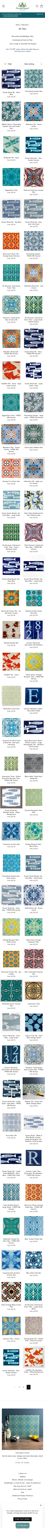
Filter (9, 64)
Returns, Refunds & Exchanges (22, 1480)
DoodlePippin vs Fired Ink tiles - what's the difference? (22, 1483)
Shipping (22, 1476)
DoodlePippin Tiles (26, 36)
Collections (24, 25)
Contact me (22, 1473)
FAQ (22, 1492)
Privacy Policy (22, 1499)
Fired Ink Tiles (27, 40)
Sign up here (22, 1463)
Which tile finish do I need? (22, 1489)
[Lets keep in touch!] (22, 1429)
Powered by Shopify (22, 1528)
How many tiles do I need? (22, 1486)
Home (18, 25)
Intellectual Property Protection (22, 1495)
